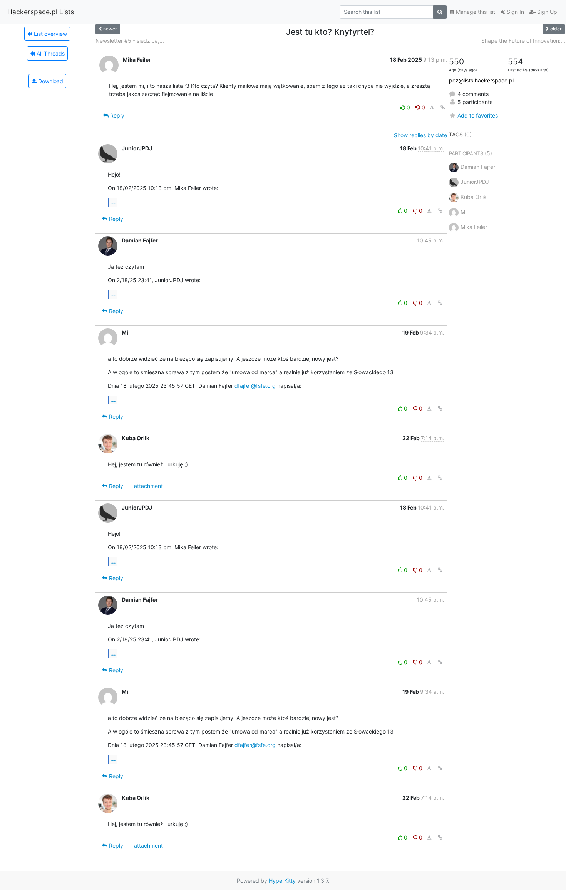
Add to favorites (477, 115)
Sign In (514, 11)
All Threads (50, 53)
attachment (148, 486)
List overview (49, 33)
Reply (116, 115)
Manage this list (474, 11)
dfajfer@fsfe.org (255, 385)
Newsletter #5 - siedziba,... (129, 40)
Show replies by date (420, 135)
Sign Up (546, 11)
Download (50, 81)
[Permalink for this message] (443, 107)
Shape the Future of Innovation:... (523, 40)
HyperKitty (282, 880)
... (113, 202)
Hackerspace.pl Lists (40, 12)
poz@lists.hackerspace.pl (481, 80)
